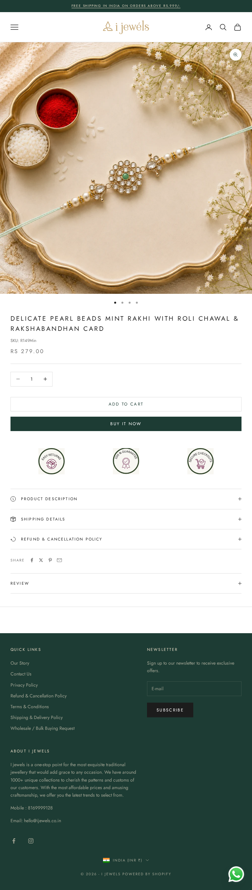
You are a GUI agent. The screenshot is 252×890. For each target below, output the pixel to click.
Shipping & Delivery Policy (36, 717)
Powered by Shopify (146, 874)
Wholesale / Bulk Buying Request (42, 728)
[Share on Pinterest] (50, 560)
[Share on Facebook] (31, 560)
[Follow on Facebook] (13, 841)
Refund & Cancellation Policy (38, 695)
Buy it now (125, 424)
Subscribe (170, 710)
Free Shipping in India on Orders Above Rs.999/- (126, 5)
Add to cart (126, 404)
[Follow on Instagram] (31, 841)
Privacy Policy (24, 685)
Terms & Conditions (29, 706)
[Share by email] (59, 560)
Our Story (19, 663)
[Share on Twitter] (41, 560)
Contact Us (21, 674)
